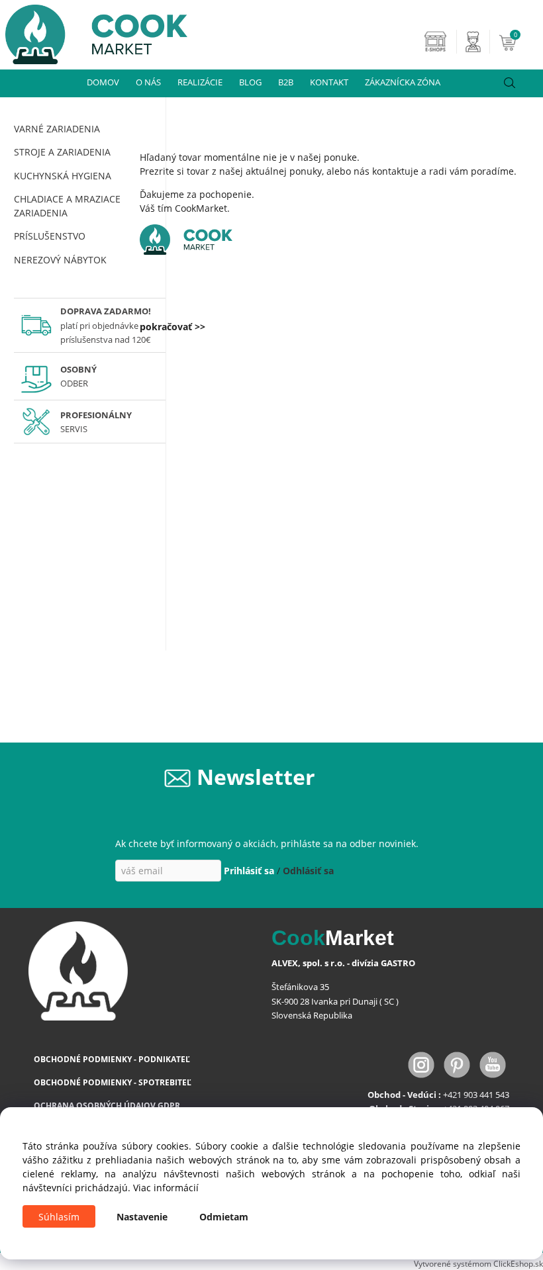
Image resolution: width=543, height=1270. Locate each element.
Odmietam (223, 1216)
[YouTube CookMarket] (492, 1063)
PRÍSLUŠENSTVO (49, 236)
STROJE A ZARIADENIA (62, 152)
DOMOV (103, 82)
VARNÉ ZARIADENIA (57, 128)
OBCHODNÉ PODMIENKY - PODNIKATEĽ (112, 1059)
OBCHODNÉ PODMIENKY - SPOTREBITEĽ (112, 1082)
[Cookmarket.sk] (93, 30)
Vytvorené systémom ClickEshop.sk (478, 1263)
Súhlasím (58, 1216)
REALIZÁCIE (199, 82)
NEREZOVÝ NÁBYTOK (60, 259)
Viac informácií (166, 1187)
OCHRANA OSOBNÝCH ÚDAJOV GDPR (107, 1105)
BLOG (250, 82)
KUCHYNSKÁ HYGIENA (62, 175)
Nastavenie (142, 1216)
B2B (285, 82)
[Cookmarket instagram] (422, 1063)
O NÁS (148, 82)
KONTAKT (329, 82)
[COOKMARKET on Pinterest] (458, 1063)
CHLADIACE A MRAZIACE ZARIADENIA (67, 206)
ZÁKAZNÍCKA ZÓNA (402, 82)
